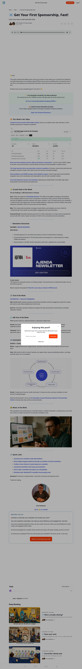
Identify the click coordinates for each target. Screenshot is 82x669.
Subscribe (53, 336)
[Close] (58, 326)
